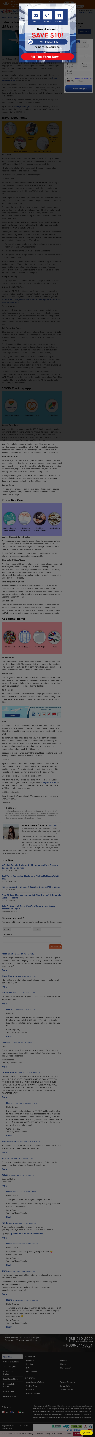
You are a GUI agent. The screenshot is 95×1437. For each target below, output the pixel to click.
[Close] (75, 5)
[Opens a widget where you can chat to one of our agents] (86, 1433)
